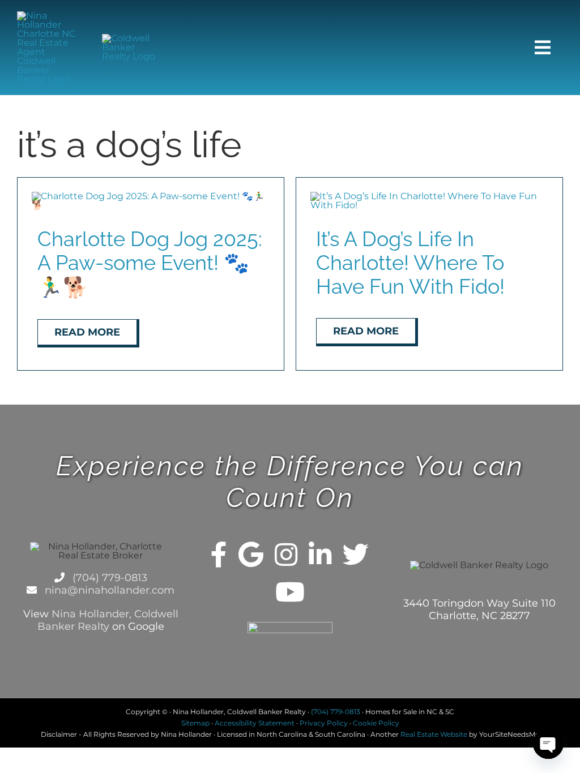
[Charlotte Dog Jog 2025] (151, 196)
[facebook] (219, 555)
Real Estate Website (433, 734)
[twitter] (356, 555)
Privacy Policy (324, 723)
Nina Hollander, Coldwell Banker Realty (107, 620)
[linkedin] (320, 555)
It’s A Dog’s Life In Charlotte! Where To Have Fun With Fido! (410, 262)
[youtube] (290, 592)
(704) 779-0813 (108, 578)
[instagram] (286, 555)
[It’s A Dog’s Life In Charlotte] (429, 196)
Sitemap (195, 723)
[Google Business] (250, 555)
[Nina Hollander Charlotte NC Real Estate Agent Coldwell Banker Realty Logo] (48, 15)
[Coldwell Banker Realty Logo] (133, 38)
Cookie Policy (376, 723)
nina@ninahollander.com (108, 590)
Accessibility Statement (255, 723)
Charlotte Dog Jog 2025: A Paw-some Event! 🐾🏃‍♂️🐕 (149, 263)
